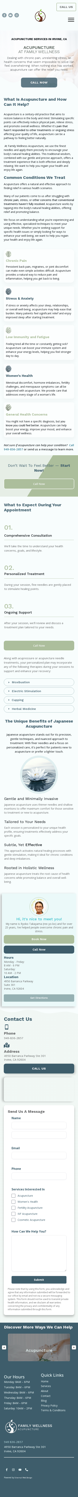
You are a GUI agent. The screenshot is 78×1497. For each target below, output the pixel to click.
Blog (44, 1400)
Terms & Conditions (53, 1410)
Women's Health (28, 1201)
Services (46, 1386)
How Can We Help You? (29, 1231)
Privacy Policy (49, 1405)
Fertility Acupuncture (30, 1208)
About (44, 1391)
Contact (46, 1396)
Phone (16, 1169)
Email (16, 1148)
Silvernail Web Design (23, 1477)
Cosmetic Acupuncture (31, 1220)
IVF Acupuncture (27, 1214)
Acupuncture (25, 1195)
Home (44, 1381)
